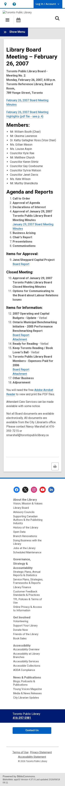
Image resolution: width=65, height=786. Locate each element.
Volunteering (20, 621)
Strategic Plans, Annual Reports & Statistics (26, 573)
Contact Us (32, 730)
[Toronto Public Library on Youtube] (43, 490)
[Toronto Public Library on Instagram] (34, 490)
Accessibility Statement (32, 757)
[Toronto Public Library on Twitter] (25, 490)
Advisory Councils (23, 512)
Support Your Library (25, 625)
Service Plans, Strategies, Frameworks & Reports (28, 581)
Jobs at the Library (24, 548)
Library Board (21, 507)
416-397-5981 (22, 717)
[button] (5, 4)
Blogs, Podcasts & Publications (24, 683)
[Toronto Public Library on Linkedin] (51, 490)
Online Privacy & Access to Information (27, 608)
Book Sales (20, 638)
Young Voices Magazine (27, 689)
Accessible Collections (26, 665)
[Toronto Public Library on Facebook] (17, 490)
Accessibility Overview (26, 649)
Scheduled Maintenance (27, 552)
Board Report (21, 264)
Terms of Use (20, 752)
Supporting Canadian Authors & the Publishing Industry (27, 520)
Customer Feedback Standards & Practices (26, 593)
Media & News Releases (27, 693)
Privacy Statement (41, 752)
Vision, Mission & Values (27, 503)
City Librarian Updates (26, 697)
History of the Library (25, 527)
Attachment (20, 339)
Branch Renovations (25, 536)
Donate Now (20, 629)
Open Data (19, 531)
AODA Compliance (24, 670)
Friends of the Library (25, 634)
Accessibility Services (26, 661)
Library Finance (22, 587)
